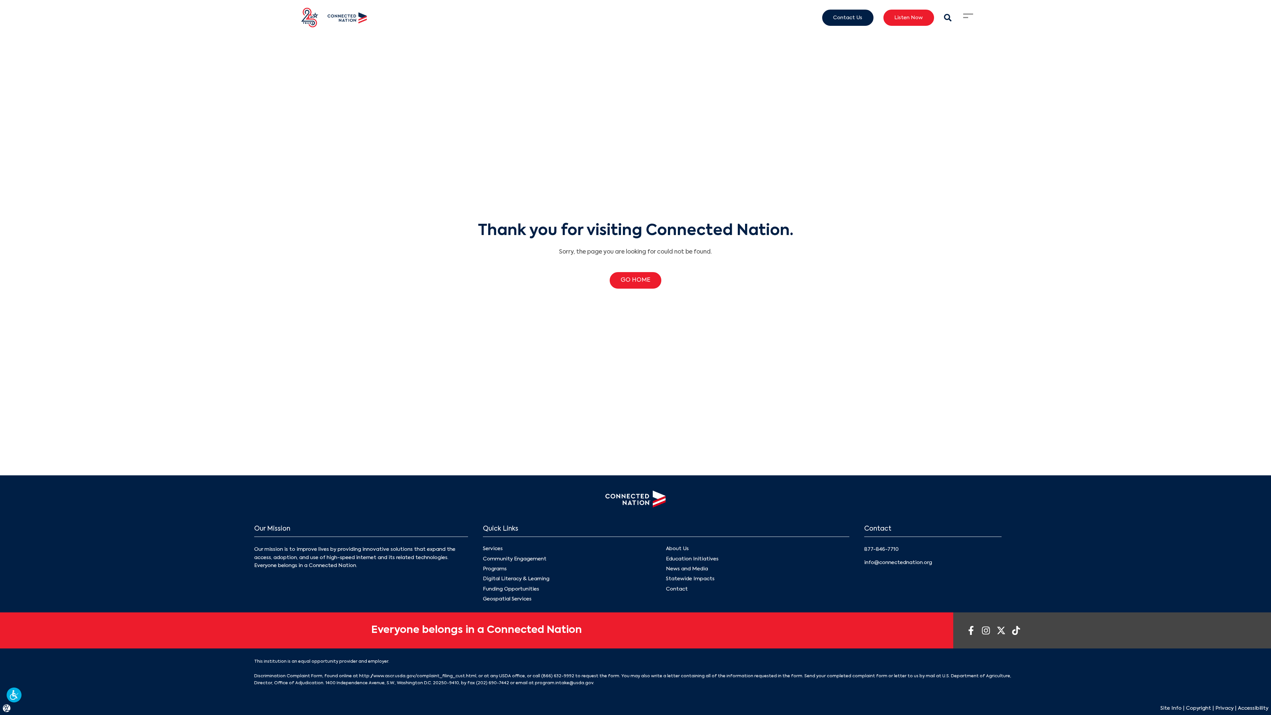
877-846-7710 (881, 549)
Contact (677, 589)
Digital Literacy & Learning (516, 578)
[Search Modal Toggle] (948, 17)
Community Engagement (514, 558)
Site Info (1171, 708)
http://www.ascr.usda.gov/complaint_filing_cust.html (417, 676)
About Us (677, 548)
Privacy (1224, 708)
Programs (495, 568)
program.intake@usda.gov (564, 683)
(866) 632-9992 (557, 676)
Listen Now (908, 17)
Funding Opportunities (511, 589)
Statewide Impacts (690, 578)
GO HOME (635, 280)
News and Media (687, 568)
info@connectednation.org (898, 562)
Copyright (1198, 708)
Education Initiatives (692, 558)
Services (493, 548)
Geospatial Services (507, 598)
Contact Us (847, 17)
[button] (14, 695)
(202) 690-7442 (492, 683)
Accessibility (1253, 708)
